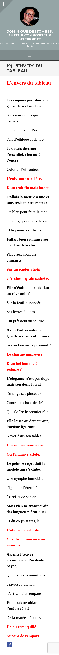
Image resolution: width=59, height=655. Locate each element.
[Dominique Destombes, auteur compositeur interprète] (29, 16)
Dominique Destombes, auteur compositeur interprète (29, 35)
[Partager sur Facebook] (9, 644)
